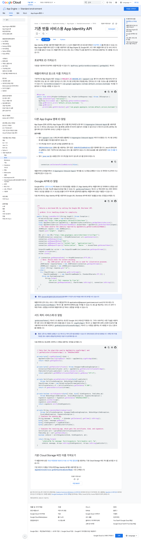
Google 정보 (34, 531)
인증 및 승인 (49, 187)
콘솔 (110, 2)
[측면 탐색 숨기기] (25, 536)
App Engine (12, 9)
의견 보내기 (111, 29)
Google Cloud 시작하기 (93, 514)
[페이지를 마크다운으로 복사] (43, 33)
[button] (13, 41)
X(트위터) (116, 517)
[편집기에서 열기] (112, 91)
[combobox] (94, 2)
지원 (59, 514)
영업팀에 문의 (34, 520)
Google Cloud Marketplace (38, 517)
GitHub (88, 510)
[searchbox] (13, 19)
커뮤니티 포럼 (62, 510)
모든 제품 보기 (34, 510)
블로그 (115, 510)
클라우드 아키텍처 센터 (93, 520)
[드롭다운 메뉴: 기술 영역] (35, 2)
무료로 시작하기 (131, 9)
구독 (119, 536)
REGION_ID (76, 79)
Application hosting (58, 23)
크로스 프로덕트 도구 (46, 2)
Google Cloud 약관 (67, 531)
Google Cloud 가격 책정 (37, 514)
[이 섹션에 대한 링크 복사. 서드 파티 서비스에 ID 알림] (64, 315)
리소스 (25, 13)
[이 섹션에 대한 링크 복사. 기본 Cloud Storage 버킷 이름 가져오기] (78, 455)
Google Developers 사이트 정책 (61, 494)
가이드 (11, 13)
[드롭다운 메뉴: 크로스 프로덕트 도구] (55, 2)
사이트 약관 (55, 531)
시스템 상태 (61, 520)
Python (62, 39)
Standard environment (31, 9)
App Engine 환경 (36, 13)
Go (37, 39)
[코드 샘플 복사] (108, 91)
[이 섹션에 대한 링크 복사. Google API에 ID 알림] (60, 181)
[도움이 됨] (113, 23)
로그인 (136, 2)
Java (47, 39)
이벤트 (115, 514)
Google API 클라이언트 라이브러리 (52, 297)
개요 (3, 13)
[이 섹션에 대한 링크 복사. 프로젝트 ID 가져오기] (58, 60)
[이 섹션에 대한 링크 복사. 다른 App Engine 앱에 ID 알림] (68, 119)
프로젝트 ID (97, 45)
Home (36, 23)
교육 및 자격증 (90, 524)
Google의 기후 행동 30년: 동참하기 (85, 531)
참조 (18, 13)
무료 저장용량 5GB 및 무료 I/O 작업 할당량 (63, 461)
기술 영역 (30, 2)
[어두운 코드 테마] (105, 91)
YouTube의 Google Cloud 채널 (122, 520)
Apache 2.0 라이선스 (112, 492)
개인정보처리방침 (45, 531)
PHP (54, 39)
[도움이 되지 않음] (116, 23)
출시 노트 (61, 517)
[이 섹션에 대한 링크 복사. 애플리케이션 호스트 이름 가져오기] (72, 74)
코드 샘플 (88, 517)
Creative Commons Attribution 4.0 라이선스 (68, 492)
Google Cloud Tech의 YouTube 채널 (124, 524)
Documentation (45, 23)
